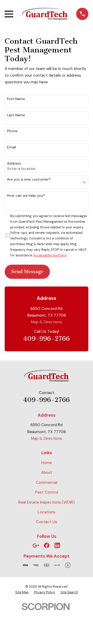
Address (14, 163)
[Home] (44, 14)
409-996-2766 (46, 338)
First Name (16, 99)
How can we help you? (26, 195)
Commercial (46, 482)
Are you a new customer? (29, 179)
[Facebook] (46, 545)
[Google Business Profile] (35, 545)
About (46, 472)
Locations (47, 512)
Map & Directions (46, 322)
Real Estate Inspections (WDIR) (46, 502)
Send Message (27, 271)
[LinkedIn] (57, 545)
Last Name (16, 115)
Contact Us (46, 521)
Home (46, 462)
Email (11, 147)
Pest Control (46, 492)
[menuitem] (22, 592)
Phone (12, 131)
